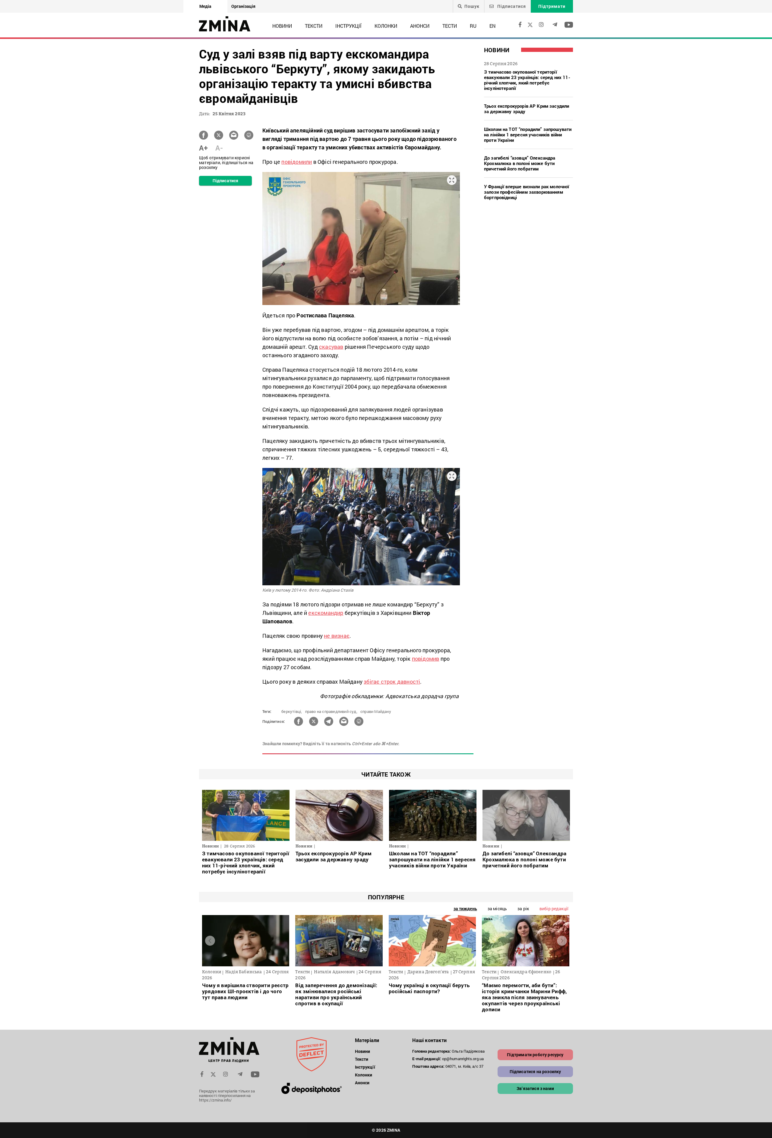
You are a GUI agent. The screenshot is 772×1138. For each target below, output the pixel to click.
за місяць (497, 908)
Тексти (313, 26)
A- (219, 148)
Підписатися (511, 6)
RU (473, 26)
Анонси (419, 26)
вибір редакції (553, 908)
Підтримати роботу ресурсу (535, 1054)
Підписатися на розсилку (535, 1071)
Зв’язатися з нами (535, 1088)
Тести (449, 26)
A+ (203, 148)
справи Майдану (375, 711)
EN (492, 26)
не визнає (337, 635)
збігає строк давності (392, 681)
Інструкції (348, 26)
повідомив (425, 658)
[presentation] (210, 941)
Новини (282, 26)
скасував (331, 346)
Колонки (386, 26)
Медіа (205, 6)
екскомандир (325, 612)
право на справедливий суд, (331, 711)
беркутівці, (291, 711)
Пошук (471, 6)
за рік (523, 908)
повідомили (296, 161)
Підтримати (551, 6)
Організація (243, 6)
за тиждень (465, 908)
